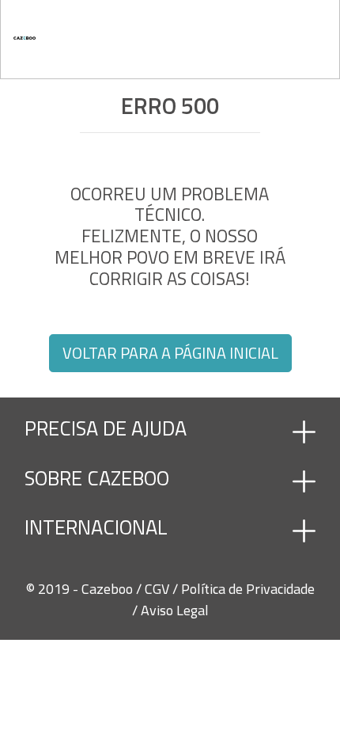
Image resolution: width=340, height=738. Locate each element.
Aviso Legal (175, 610)
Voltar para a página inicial (170, 352)
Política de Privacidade (248, 588)
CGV (158, 588)
